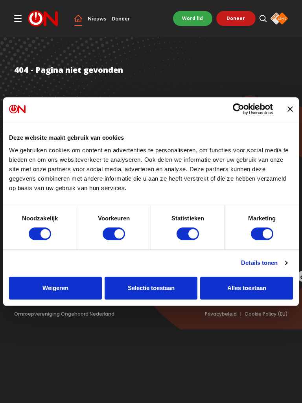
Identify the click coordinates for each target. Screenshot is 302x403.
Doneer (121, 18)
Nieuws (97, 18)
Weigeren (55, 288)
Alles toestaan (246, 288)
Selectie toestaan (151, 288)
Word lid (192, 18)
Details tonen (259, 262)
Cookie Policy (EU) (266, 314)
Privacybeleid (221, 314)
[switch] (114, 233)
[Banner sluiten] (290, 109)
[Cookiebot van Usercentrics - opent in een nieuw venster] (238, 109)
